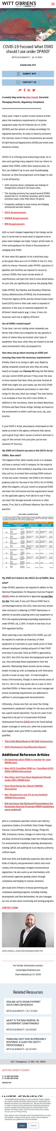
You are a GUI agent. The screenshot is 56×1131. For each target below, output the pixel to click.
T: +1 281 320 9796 (10, 1076)
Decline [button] (34, 1125)
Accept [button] (22, 1125)
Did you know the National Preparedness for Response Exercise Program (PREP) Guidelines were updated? (29, 807)
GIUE (26, 722)
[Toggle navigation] (53, 4)
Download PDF (28, 65)
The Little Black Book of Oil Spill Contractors (29, 741)
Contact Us (6, 1083)
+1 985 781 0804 (36, 1061)
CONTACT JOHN (10, 908)
